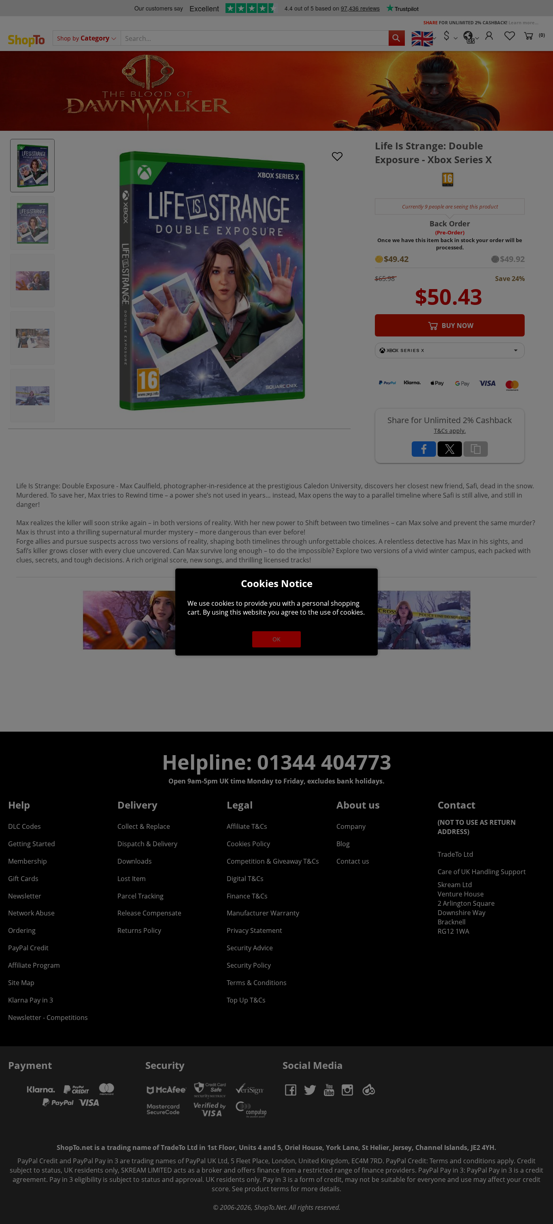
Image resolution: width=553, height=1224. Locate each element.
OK (276, 639)
